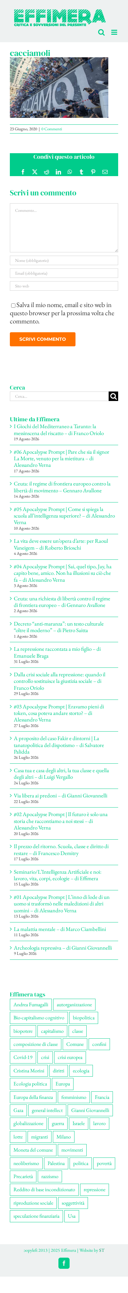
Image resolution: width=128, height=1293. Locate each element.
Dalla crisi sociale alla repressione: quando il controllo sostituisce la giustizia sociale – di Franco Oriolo (59, 681)
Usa (71, 1215)
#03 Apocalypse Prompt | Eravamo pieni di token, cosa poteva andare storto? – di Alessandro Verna (59, 713)
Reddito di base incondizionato (44, 1189)
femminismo (73, 1097)
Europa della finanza (33, 1097)
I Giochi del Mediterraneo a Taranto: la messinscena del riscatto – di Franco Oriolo (59, 429)
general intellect (47, 1110)
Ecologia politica (30, 1083)
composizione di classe (35, 1044)
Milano (63, 1136)
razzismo (49, 1176)
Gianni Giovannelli (90, 1110)
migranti (39, 1136)
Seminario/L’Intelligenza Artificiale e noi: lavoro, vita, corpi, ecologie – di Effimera (57, 875)
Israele (79, 1123)
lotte (18, 1136)
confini (99, 1044)
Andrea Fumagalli (30, 1004)
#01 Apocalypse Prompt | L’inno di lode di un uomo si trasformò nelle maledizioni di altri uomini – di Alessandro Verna (62, 903)
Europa (62, 1083)
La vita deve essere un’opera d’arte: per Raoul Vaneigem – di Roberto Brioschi (61, 544)
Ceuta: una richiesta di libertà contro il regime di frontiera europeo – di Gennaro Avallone (62, 602)
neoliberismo (26, 1163)
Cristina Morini (28, 1070)
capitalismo (52, 1031)
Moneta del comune (33, 1149)
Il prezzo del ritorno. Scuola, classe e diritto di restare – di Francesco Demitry (61, 849)
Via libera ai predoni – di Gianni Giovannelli (60, 795)
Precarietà (23, 1176)
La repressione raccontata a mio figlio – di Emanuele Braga (57, 652)
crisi (45, 1057)
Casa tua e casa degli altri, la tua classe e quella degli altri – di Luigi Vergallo (61, 773)
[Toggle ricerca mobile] (101, 32)
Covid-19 (22, 1057)
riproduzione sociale (33, 1202)
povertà (104, 1163)
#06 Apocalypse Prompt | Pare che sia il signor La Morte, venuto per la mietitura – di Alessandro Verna (61, 458)
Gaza (18, 1110)
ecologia (81, 1070)
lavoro (99, 1123)
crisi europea (70, 1057)
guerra (58, 1123)
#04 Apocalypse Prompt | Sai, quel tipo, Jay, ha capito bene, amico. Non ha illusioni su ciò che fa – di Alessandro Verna (63, 573)
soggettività (73, 1202)
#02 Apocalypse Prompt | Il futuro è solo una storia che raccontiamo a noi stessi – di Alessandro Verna (61, 820)
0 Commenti (51, 129)
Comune (75, 1044)
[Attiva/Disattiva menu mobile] (114, 32)
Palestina (56, 1163)
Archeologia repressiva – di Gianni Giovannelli (63, 947)
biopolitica (84, 1017)
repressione (94, 1189)
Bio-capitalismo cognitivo (38, 1017)
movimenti (72, 1149)
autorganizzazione (74, 1004)
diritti (58, 1070)
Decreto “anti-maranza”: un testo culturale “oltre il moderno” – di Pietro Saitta (59, 627)
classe (77, 1031)
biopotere (22, 1031)
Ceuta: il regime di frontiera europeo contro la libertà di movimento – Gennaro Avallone (62, 487)
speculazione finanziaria (36, 1215)
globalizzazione (28, 1123)
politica (80, 1163)
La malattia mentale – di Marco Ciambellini (60, 929)
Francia (102, 1097)
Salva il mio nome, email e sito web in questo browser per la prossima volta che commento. (62, 312)
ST (101, 1250)
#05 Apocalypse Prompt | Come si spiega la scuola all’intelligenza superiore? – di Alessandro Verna (64, 515)
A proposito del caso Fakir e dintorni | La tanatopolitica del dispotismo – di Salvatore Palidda (59, 745)
